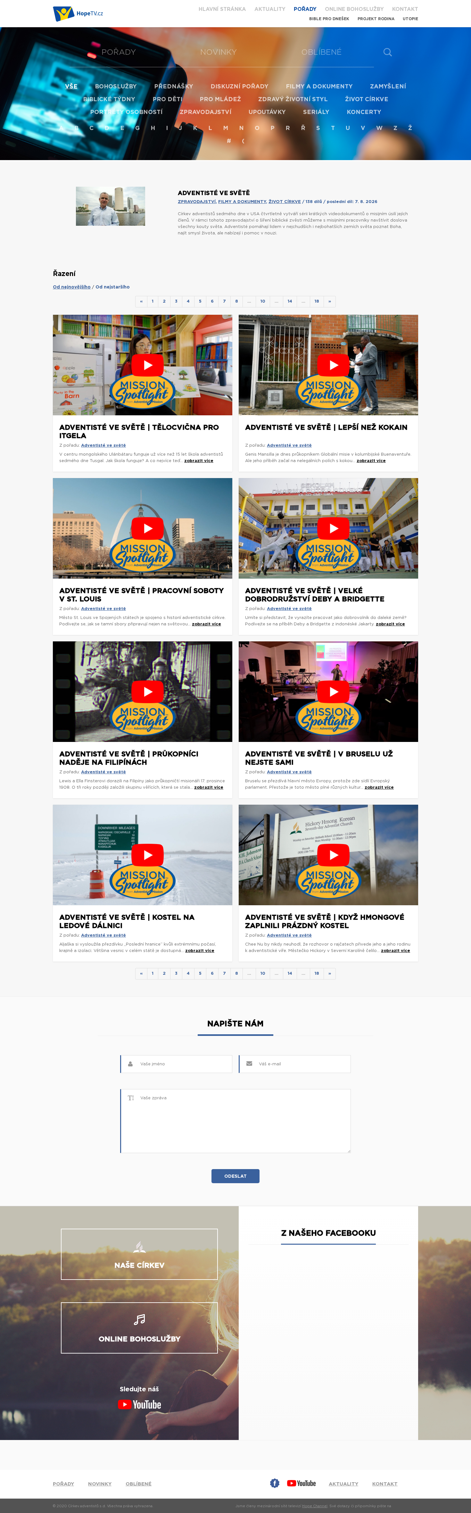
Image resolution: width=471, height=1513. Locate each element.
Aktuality (269, 9)
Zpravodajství (205, 112)
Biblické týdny (109, 99)
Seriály (316, 112)
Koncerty (364, 112)
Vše (71, 87)
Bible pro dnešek (329, 19)
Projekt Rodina (376, 19)
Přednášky (173, 87)
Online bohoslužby (354, 9)
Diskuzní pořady (240, 87)
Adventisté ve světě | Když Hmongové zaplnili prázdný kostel (324, 921)
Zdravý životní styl (293, 99)
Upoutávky (267, 112)
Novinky (218, 52)
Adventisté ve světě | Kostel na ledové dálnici (126, 921)
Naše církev (139, 1265)
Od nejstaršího (112, 287)
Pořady (305, 9)
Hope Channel (314, 1506)
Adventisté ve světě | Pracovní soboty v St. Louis (141, 595)
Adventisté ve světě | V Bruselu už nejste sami (319, 758)
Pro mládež (220, 99)
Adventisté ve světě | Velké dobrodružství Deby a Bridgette (314, 595)
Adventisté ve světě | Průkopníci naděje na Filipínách (128, 758)
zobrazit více (198, 461)
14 (290, 301)
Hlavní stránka (222, 9)
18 (317, 301)
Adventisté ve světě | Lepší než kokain (326, 427)
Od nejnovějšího (72, 287)
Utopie (410, 19)
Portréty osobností (126, 112)
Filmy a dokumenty (319, 87)
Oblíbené (321, 52)
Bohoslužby (116, 87)
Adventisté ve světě (103, 445)
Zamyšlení (388, 87)
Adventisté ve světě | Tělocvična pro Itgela (139, 431)
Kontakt (405, 9)
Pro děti (167, 99)
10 (262, 301)
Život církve (366, 99)
